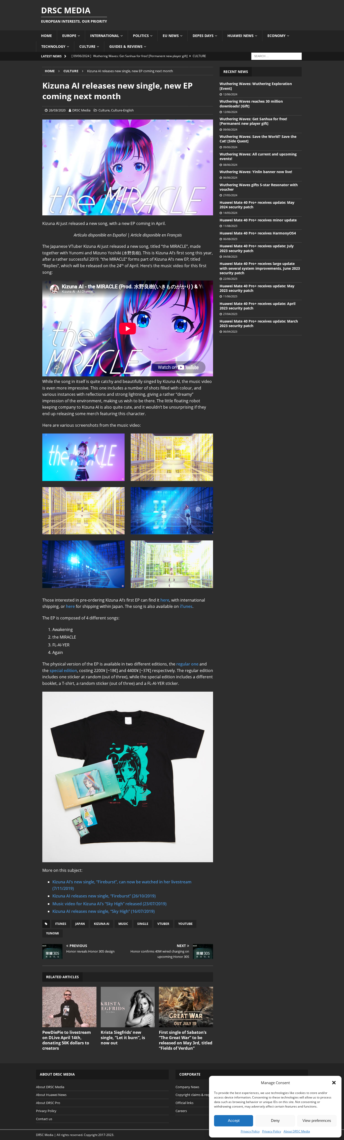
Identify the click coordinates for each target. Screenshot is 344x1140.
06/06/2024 (230, 177)
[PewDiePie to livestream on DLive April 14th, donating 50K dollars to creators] (69, 1007)
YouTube (185, 924)
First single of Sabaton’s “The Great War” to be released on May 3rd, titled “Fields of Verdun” (185, 1040)
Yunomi (52, 933)
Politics (141, 35)
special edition (63, 670)
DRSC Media (81, 110)
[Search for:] (276, 55)
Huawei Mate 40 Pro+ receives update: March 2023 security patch (259, 323)
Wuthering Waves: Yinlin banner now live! (256, 171)
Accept (233, 1120)
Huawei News (240, 35)
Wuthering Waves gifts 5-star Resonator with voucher (259, 187)
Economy (276, 35)
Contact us (44, 1119)
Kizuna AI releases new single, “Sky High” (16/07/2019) (103, 911)
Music (123, 924)
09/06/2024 (230, 129)
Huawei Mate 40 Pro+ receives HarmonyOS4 (258, 233)
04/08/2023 (230, 256)
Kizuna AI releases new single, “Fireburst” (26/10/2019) (104, 896)
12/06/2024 (230, 94)
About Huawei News (51, 1094)
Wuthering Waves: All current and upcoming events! (258, 156)
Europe (69, 35)
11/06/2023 (230, 296)
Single (142, 924)
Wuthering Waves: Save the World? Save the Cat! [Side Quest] (258, 138)
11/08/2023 (230, 226)
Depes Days (203, 35)
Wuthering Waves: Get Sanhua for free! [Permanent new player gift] (253, 121)
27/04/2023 (230, 314)
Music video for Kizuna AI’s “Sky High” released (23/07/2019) (109, 904)
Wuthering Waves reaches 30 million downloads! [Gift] (251, 103)
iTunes (186, 606)
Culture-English (122, 110)
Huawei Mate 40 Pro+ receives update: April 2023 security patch (257, 305)
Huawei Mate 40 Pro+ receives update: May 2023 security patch (257, 288)
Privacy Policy (250, 1131)
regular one (187, 664)
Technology (53, 46)
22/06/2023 (230, 279)
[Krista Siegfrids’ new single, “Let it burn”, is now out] (128, 1007)
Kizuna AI (101, 924)
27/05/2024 (230, 195)
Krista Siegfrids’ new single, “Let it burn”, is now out (123, 1038)
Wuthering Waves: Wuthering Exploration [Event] (256, 86)
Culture (87, 46)
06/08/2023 (230, 239)
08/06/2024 (230, 165)
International (104, 35)
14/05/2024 (230, 213)
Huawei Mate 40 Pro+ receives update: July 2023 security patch (257, 248)
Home (46, 35)
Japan (80, 924)
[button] (333, 1082)
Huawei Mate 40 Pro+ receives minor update (258, 220)
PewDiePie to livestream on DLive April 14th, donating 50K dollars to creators (66, 1040)
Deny (275, 1120)
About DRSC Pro (48, 1102)
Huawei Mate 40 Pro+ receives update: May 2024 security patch (257, 204)
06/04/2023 (230, 331)
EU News (171, 35)
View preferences (316, 1120)
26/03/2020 (57, 110)
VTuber (163, 924)
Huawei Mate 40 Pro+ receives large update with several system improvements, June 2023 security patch (260, 268)
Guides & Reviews (126, 46)
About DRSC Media (297, 1131)
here (164, 600)
